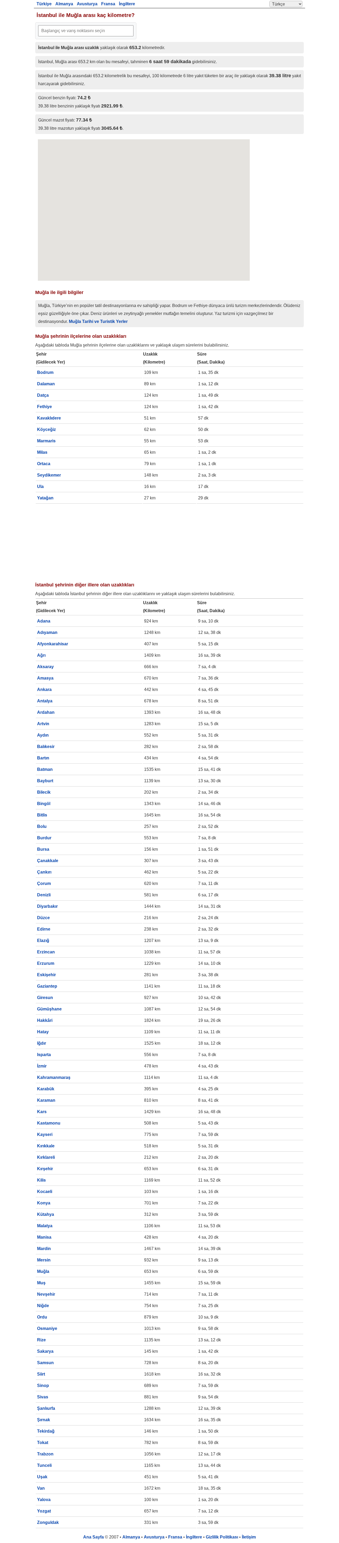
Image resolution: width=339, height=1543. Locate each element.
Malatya (44, 1226)
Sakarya (45, 1351)
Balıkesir (46, 746)
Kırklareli (46, 1157)
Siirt (41, 1374)
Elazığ (43, 940)
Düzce (43, 917)
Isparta (44, 1054)
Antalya (44, 701)
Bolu (42, 826)
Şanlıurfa (46, 1408)
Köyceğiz (46, 429)
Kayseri (44, 1134)
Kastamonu (48, 1123)
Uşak (42, 1477)
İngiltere (127, 4)
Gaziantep (47, 986)
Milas (42, 452)
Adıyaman (47, 632)
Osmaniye (47, 1328)
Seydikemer (49, 475)
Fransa (108, 4)
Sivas (42, 1397)
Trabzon (45, 1454)
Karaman (46, 1100)
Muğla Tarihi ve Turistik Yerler (98, 321)
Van (41, 1488)
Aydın (43, 735)
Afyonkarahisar (52, 644)
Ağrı (41, 655)
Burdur (44, 838)
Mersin (44, 1260)
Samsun (45, 1362)
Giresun (45, 997)
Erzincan (46, 952)
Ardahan (46, 712)
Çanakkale (47, 860)
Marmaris (46, 441)
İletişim (249, 1537)
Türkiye (44, 4)
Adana (43, 621)
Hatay (43, 1032)
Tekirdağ (46, 1431)
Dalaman (46, 384)
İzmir (42, 1066)
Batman (45, 769)
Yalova (44, 1499)
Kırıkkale (46, 1146)
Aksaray (45, 666)
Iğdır (41, 1043)
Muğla (43, 1271)
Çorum (44, 883)
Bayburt (45, 781)
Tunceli (44, 1465)
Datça (43, 395)
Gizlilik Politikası (222, 1537)
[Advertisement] (169, 541)
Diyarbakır (47, 906)
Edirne (43, 929)
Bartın (43, 758)
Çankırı (44, 872)
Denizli (44, 895)
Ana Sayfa (93, 1537)
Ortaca (43, 463)
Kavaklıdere (49, 418)
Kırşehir (45, 1168)
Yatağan (45, 498)
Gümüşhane (49, 1009)
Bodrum (45, 372)
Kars (42, 1111)
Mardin (44, 1248)
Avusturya (87, 4)
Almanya (64, 4)
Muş (41, 1283)
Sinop (43, 1385)
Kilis (41, 1180)
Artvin (43, 723)
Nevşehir (46, 1294)
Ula (40, 486)
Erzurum (45, 963)
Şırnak (43, 1419)
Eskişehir (46, 975)
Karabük (45, 1089)
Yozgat (44, 1511)
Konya (43, 1203)
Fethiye (44, 406)
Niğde (43, 1305)
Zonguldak (48, 1522)
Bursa (43, 849)
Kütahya (45, 1214)
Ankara (44, 689)
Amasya (45, 678)
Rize (41, 1340)
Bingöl (43, 803)
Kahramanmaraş (53, 1077)
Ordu (42, 1317)
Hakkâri (44, 1020)
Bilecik (44, 792)
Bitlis (42, 815)
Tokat (42, 1442)
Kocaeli (44, 1191)
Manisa (44, 1237)
